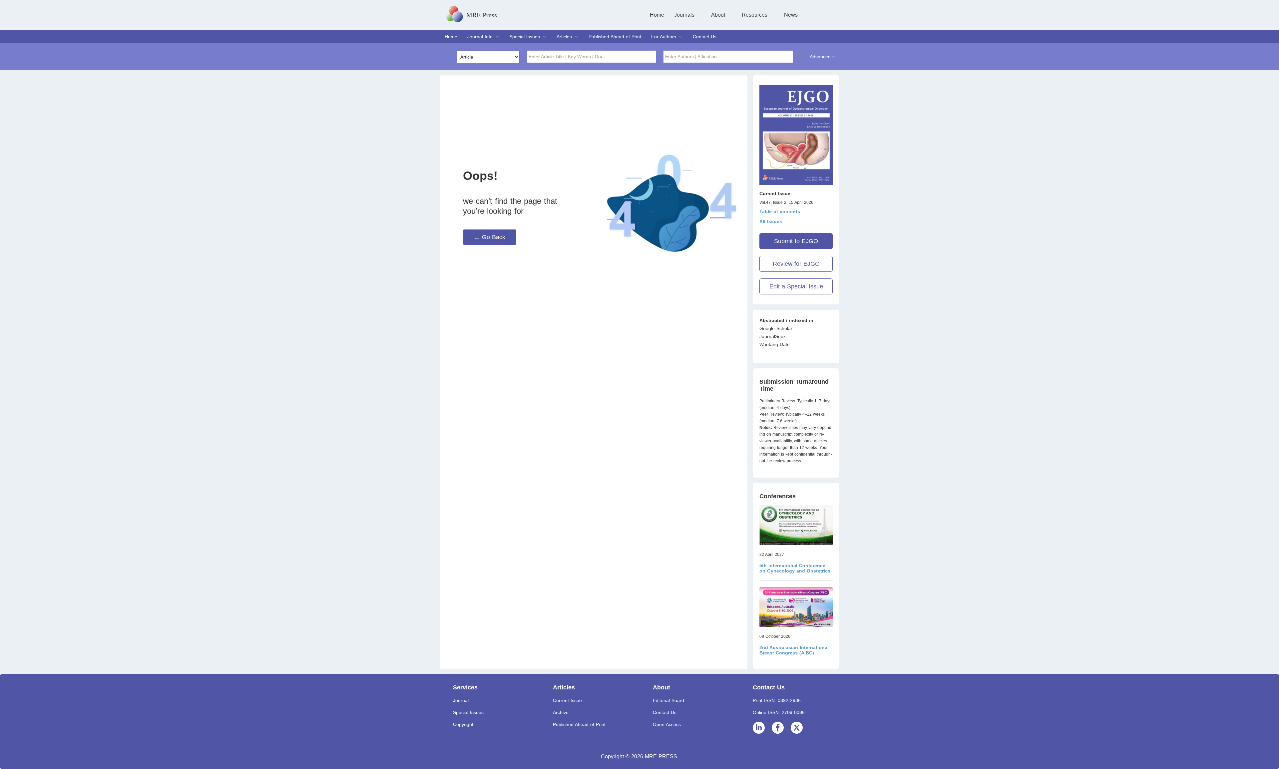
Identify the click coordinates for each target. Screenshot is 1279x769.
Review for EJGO (796, 263)
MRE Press (481, 15)
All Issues (770, 221)
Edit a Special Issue (796, 286)
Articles (564, 36)
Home (657, 15)
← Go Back (489, 237)
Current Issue (567, 700)
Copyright (463, 724)
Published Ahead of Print (615, 36)
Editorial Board (668, 700)
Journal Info (480, 36)
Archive (561, 712)
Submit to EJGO (796, 241)
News (791, 15)
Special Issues (524, 36)
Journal (461, 700)
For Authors (663, 36)
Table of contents (779, 211)
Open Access (667, 724)
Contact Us (704, 36)
